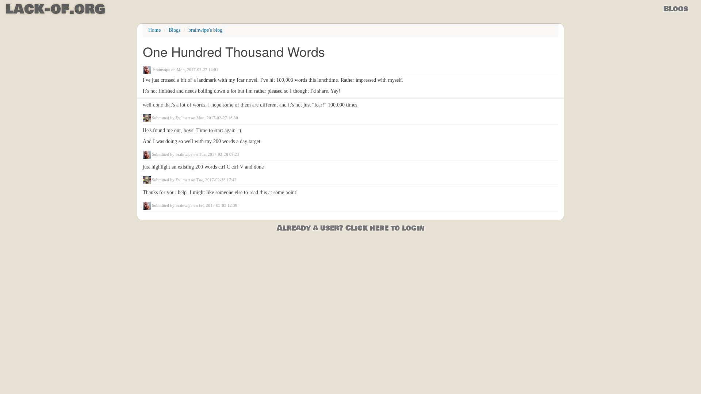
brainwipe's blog (205, 30)
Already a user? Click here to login (351, 228)
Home (154, 30)
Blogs (675, 9)
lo (55, 9)
